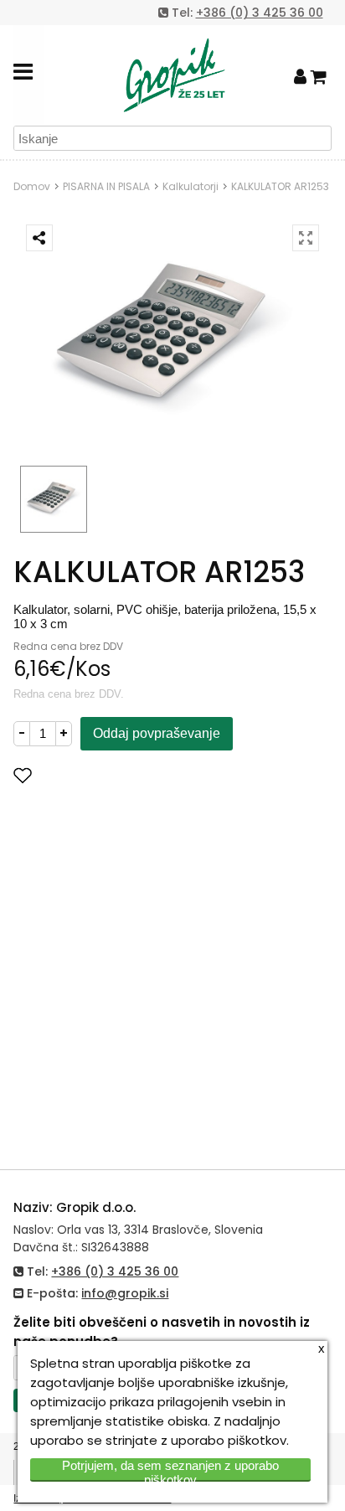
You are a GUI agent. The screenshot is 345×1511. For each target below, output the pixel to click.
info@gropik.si (124, 1293)
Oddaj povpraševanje (156, 733)
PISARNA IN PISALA (106, 186)
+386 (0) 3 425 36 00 (259, 12)
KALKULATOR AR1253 (280, 186)
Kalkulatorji (190, 186)
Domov (31, 186)
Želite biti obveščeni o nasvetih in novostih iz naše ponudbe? (161, 1331)
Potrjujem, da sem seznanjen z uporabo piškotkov (170, 1470)
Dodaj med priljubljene (106, 775)
